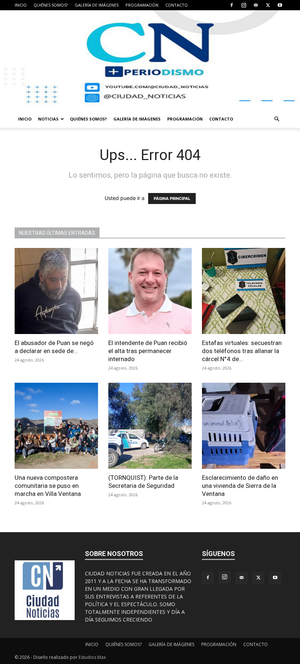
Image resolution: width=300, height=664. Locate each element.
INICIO (21, 5)
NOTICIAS (48, 119)
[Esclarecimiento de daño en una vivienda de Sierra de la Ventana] (243, 426)
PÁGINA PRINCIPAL (172, 198)
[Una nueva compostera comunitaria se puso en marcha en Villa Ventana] (56, 426)
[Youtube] (279, 5)
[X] (267, 5)
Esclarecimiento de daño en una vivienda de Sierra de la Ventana (240, 485)
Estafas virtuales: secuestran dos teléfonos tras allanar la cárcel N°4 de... (242, 351)
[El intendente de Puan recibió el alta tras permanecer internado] (150, 291)
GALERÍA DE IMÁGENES (97, 5)
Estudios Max (92, 657)
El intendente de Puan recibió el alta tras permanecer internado (147, 351)
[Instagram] (243, 5)
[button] (276, 119)
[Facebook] (231, 5)
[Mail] (255, 5)
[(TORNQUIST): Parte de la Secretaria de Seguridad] (150, 426)
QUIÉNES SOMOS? (51, 5)
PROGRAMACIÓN (141, 5)
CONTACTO (176, 5)
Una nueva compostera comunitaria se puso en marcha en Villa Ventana (48, 485)
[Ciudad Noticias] (150, 60)
